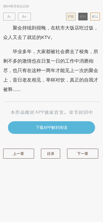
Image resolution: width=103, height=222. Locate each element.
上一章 (18, 154)
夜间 (83, 16)
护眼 (71, 16)
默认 (95, 16)
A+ (24, 16)
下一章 (82, 154)
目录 (50, 154)
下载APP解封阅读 (51, 127)
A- (9, 16)
